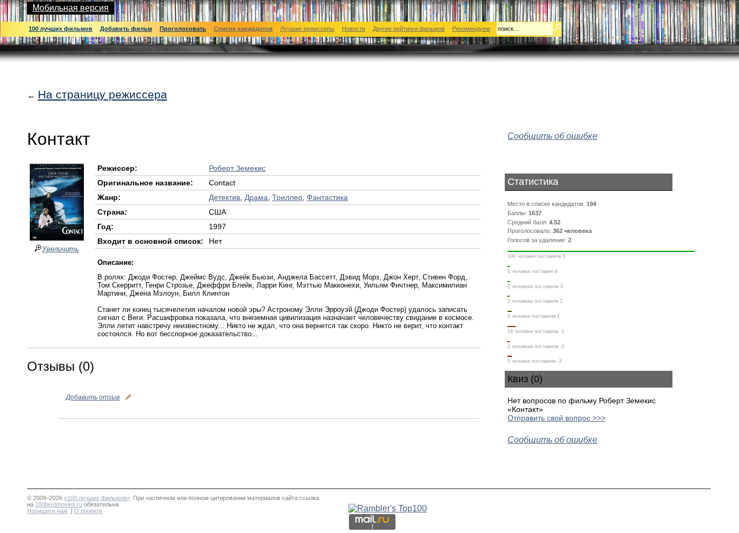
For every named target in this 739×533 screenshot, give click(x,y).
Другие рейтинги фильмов (409, 28)
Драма (256, 197)
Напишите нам (47, 511)
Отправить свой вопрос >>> (556, 418)
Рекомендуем (471, 28)
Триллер (287, 197)
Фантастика (327, 197)
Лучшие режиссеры (307, 28)
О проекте (88, 511)
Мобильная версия (70, 7)
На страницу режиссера (102, 94)
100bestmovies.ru (58, 504)
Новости (353, 28)
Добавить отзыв (93, 397)
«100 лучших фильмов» (97, 498)
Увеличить (60, 249)
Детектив (224, 197)
